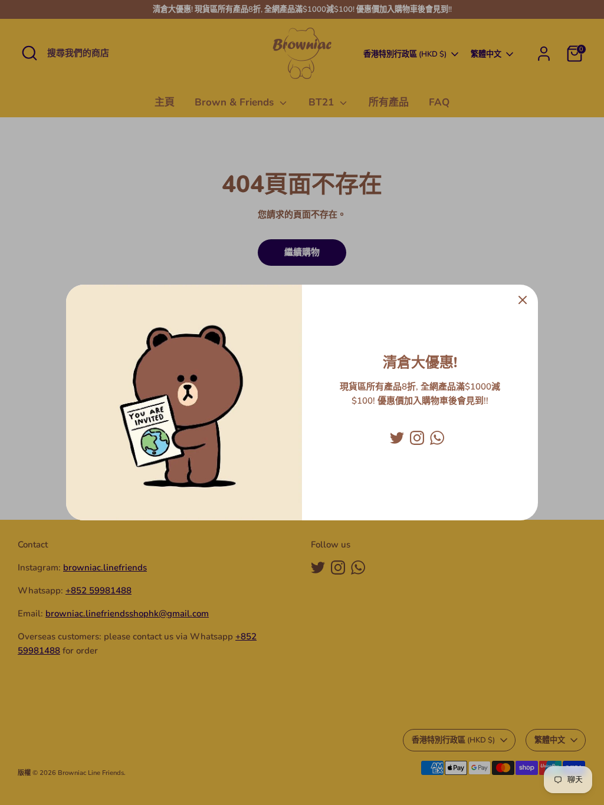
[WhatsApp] (437, 438)
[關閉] (523, 300)
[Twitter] (397, 438)
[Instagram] (417, 438)
